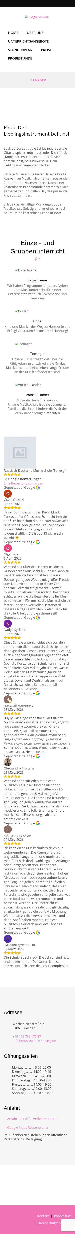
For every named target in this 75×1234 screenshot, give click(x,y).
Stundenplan (20, 50)
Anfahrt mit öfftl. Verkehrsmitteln (32, 1119)
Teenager (37, 353)
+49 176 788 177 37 (27, 1036)
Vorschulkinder (37, 395)
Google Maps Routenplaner (28, 1127)
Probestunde (20, 58)
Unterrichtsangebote (28, 41)
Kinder (37, 321)
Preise (46, 50)
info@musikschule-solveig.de (34, 1040)
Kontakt (43, 1216)
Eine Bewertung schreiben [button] (23, 483)
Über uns (35, 32)
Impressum (62, 1216)
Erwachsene (37, 280)
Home (13, 32)
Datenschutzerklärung (54, 1223)
